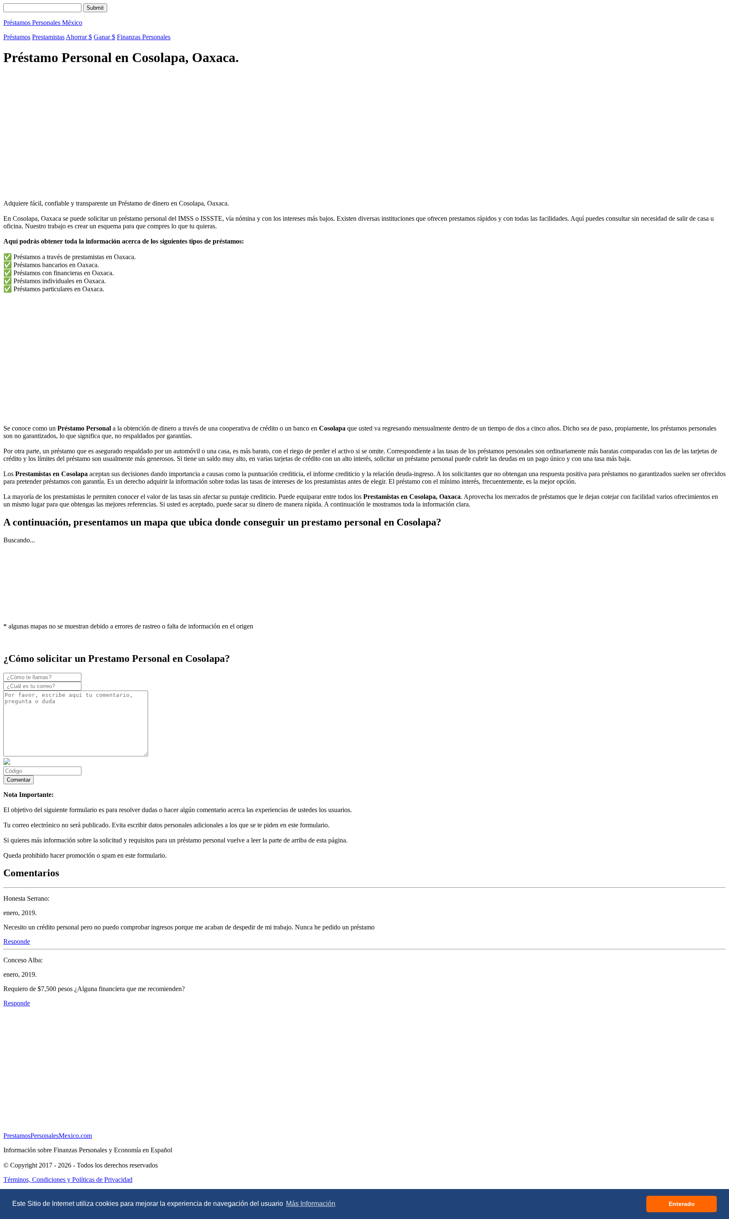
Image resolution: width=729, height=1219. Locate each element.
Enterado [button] (682, 1203)
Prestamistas (48, 37)
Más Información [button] (310, 1203)
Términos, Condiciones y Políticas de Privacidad (67, 1179)
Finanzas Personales (143, 37)
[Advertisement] (256, 134)
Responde (16, 941)
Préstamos (16, 37)
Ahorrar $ (79, 37)
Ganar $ (104, 37)
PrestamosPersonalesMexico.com (47, 1135)
